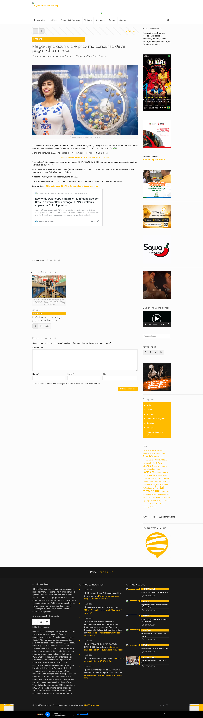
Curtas (149, 409)
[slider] (155, 324)
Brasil (146, 456)
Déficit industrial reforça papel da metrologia (47, 317)
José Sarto (153, 478)
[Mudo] (164, 324)
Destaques (151, 414)
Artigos (149, 405)
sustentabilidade (153, 504)
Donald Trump (157, 463)
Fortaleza (149, 472)
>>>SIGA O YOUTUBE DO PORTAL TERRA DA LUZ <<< (85, 157)
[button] (156, 318)
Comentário (38, 347)
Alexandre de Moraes (149, 450)
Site (104, 374)
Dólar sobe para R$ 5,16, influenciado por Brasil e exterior (72, 186)
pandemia (165, 485)
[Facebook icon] (160, 705)
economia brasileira (160, 466)
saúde (159, 498)
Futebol (158, 472)
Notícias (150, 423)
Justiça (158, 478)
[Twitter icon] (164, 705)
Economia (148, 465)
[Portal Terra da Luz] (45, 5)
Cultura (159, 460)
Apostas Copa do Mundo (154, 159)
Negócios (156, 484)
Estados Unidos (154, 469)
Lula (163, 478)
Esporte (145, 469)
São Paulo (163, 504)
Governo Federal (153, 475)
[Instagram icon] (167, 705)
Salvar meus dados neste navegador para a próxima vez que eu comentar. (67, 383)
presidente (153, 494)
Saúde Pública (166, 498)
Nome (35, 374)
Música (149, 485)
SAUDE (154, 498)
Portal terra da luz (153, 489)
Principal (150, 427)
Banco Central (160, 453)
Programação (162, 494)
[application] (157, 319)
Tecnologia (146, 507)
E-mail (70, 374)
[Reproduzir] (145, 324)
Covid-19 (152, 460)
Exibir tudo (132, 31)
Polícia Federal (148, 488)
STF (156, 501)
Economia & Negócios (156, 418)
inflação (161, 475)
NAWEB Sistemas (91, 705)
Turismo (153, 507)
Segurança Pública (149, 501)
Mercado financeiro (155, 482)
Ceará (154, 456)
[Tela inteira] (168, 324)
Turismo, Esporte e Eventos (154, 433)
